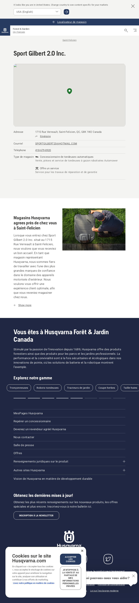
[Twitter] (108, 559)
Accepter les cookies (70, 559)
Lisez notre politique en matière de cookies (33, 583)
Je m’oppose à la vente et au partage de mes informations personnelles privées (70, 578)
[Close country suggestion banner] (133, 6)
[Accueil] (5, 30)
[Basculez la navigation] (135, 30)
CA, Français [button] (19, 32)
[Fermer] (82, 550)
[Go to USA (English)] (66, 12)
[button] (69, 91)
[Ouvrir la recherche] (126, 30)
